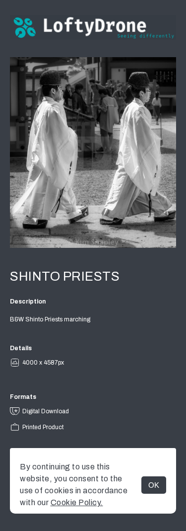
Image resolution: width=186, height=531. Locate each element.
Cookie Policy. (77, 502)
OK (153, 485)
